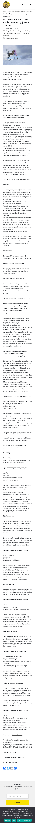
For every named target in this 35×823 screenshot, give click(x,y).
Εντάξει (7, 820)
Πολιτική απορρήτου (24, 820)
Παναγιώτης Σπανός (12, 38)
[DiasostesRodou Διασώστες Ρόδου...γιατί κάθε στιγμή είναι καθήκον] (6, 4)
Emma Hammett (17, 735)
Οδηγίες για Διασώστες (10, 31)
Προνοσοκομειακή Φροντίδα (11, 33)
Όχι (14, 820)
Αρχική (5, 11)
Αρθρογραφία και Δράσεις (14, 11)
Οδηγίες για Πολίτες (24, 31)
